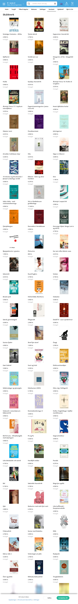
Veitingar (43, 9)
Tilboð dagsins (23, 9)
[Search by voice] (55, 4)
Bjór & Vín (69, 9)
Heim (6, 9)
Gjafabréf (60, 9)
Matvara (34, 9)
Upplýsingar (12, 600)
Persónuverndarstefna (25, 600)
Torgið (14, 9)
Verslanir (51, 9)
